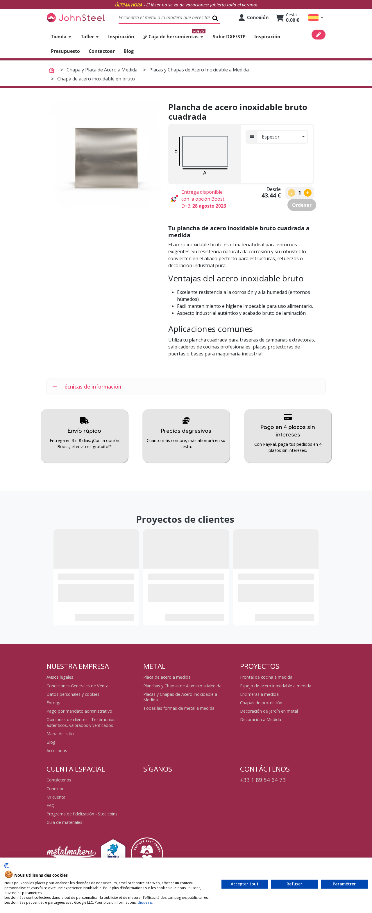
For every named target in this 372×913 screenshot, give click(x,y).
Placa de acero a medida (167, 677)
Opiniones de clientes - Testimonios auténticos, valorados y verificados (80, 722)
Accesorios (56, 750)
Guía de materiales (64, 822)
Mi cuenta (55, 797)
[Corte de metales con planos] (75, 17)
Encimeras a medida (259, 694)
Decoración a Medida (260, 719)
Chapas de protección (261, 702)
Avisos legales (59, 677)
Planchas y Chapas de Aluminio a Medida (182, 686)
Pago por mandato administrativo (79, 711)
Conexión (55, 788)
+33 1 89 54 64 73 (263, 780)
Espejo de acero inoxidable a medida (275, 686)
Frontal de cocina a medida (266, 677)
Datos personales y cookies (72, 694)
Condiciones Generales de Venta (77, 686)
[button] (316, 17)
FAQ (50, 805)
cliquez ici (145, 902)
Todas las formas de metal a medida (178, 708)
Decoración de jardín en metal (269, 711)
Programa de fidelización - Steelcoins (81, 814)
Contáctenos (58, 780)
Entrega (54, 702)
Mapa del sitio (60, 733)
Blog (51, 742)
